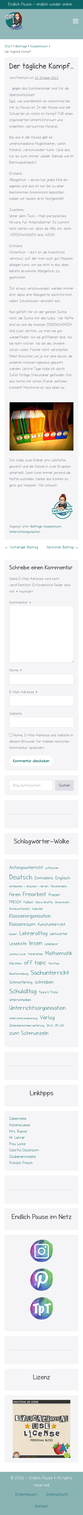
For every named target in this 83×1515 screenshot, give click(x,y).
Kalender (37, 908)
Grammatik (62, 902)
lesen (35, 943)
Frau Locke (17, 1144)
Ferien (15, 894)
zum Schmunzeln (28, 1033)
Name (15, 670)
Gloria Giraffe (44, 902)
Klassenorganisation (30, 916)
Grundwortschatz (19, 908)
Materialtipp (35, 954)
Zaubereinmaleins (22, 1157)
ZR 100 (59, 1025)
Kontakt (41, 1506)
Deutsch (20, 877)
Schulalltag (22, 991)
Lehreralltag (33, 933)
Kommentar (20, 602)
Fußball (28, 902)
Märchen (15, 963)
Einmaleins (44, 878)
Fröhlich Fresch (21, 1163)
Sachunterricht (50, 972)
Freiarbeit (34, 894)
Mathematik (58, 953)
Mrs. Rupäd (18, 1131)
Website (15, 714)
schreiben (44, 982)
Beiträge (36, 526)
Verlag (47, 1017)
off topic (35, 962)
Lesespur (51, 944)
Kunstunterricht (51, 924)
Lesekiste (18, 943)
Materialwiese (19, 1125)
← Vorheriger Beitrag (21, 547)
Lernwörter (59, 934)
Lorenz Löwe (17, 954)
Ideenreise (17, 1119)
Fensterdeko (59, 886)
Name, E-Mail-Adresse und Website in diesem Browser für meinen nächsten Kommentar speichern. (41, 741)
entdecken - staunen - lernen (29, 886)
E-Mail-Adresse (23, 692)
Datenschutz (57, 1494)
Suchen (64, 785)
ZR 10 (50, 1025)
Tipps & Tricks (48, 992)
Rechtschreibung (18, 973)
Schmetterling (21, 982)
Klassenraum (52, 526)
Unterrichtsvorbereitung (23, 1018)
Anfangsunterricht (26, 867)
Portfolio (54, 963)
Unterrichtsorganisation (24, 532)
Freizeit (54, 895)
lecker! (13, 934)
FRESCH (15, 902)
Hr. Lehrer (17, 1138)
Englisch (62, 878)
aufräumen (52, 868)
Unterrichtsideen (20, 1000)
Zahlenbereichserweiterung (26, 1025)
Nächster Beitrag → (62, 547)
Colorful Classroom (24, 1150)
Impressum (26, 1494)
